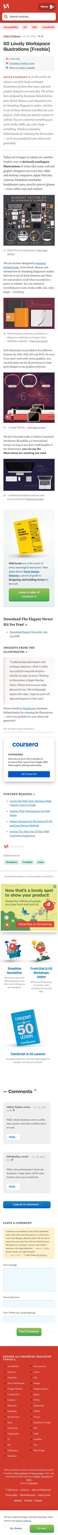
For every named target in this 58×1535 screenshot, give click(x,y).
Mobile (36, 1411)
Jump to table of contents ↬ (29, 594)
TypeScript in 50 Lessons (28, 1053)
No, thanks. (16, 1528)
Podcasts (38, 1500)
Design (36, 1383)
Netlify (37, 1476)
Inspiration (38, 1406)
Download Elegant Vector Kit (26, 632)
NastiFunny (29, 708)
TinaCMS (45, 1476)
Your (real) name (11, 1297)
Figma (36, 1394)
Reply (12, 1137)
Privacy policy (12, 1495)
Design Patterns (14, 1389)
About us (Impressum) (41, 1489)
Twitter (21, 67)
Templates (14, 63)
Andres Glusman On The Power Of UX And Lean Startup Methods (31, 823)
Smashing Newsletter (14, 970)
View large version (38, 341)
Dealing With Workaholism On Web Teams (30, 813)
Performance (13, 1417)
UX (24, 27)
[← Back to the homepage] (6, 6)
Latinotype (32, 1483)
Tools (35, 1433)
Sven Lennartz (38, 1473)
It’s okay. (42, 1528)
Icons (32, 63)
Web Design (39, 1450)
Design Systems (40, 1389)
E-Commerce (13, 1394)
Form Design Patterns (24, 573)
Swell (28, 1480)
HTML (36, 1400)
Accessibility (11, 27)
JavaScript (48, 27)
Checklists (12, 1377)
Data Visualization (16, 1383)
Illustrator (12, 1406)
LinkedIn (30, 67)
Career (36, 1372)
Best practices (39, 1366)
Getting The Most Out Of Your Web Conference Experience (29, 833)
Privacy (36, 1417)
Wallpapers (12, 1450)
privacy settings (23, 1520)
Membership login (28, 1495)
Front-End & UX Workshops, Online (41, 972)
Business (11, 1372)
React (9, 1422)
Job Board (28, 1500)
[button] (52, 17)
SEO (35, 1428)
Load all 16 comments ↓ (27, 1204)
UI (8, 1439)
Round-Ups (12, 1428)
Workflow (12, 1456)
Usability (37, 1439)
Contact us (24, 1489)
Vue (35, 1445)
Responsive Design (42, 1422)
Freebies (24, 63)
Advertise (18, 1500)
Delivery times (44, 1495)
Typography (13, 1433)
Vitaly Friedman (12, 36)
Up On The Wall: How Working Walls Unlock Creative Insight (30, 803)
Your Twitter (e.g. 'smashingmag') (19, 1312)
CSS (34, 27)
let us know (42, 1255)
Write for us (12, 1489)
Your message (10, 1264)
